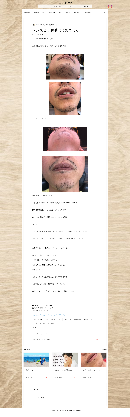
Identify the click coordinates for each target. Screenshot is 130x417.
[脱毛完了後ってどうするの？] (93, 360)
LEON (46, 319)
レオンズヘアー (37, 319)
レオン (59, 319)
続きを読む (88, 13)
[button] (104, 12)
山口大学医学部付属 (75, 319)
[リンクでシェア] (46, 334)
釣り (43, 13)
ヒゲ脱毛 (36, 13)
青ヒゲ (35, 323)
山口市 (68, 13)
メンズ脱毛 (52, 13)
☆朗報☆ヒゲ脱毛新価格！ (63, 370)
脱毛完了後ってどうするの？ (93, 370)
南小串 (86, 319)
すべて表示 (103, 349)
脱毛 (65, 319)
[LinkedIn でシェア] (42, 334)
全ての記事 (26, 13)
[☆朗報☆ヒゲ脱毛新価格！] (65, 360)
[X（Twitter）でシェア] (37, 334)
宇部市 (61, 13)
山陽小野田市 (78, 13)
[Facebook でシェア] (33, 334)
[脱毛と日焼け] (36, 360)
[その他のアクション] (97, 25)
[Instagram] (110, 6)
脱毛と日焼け (30, 370)
